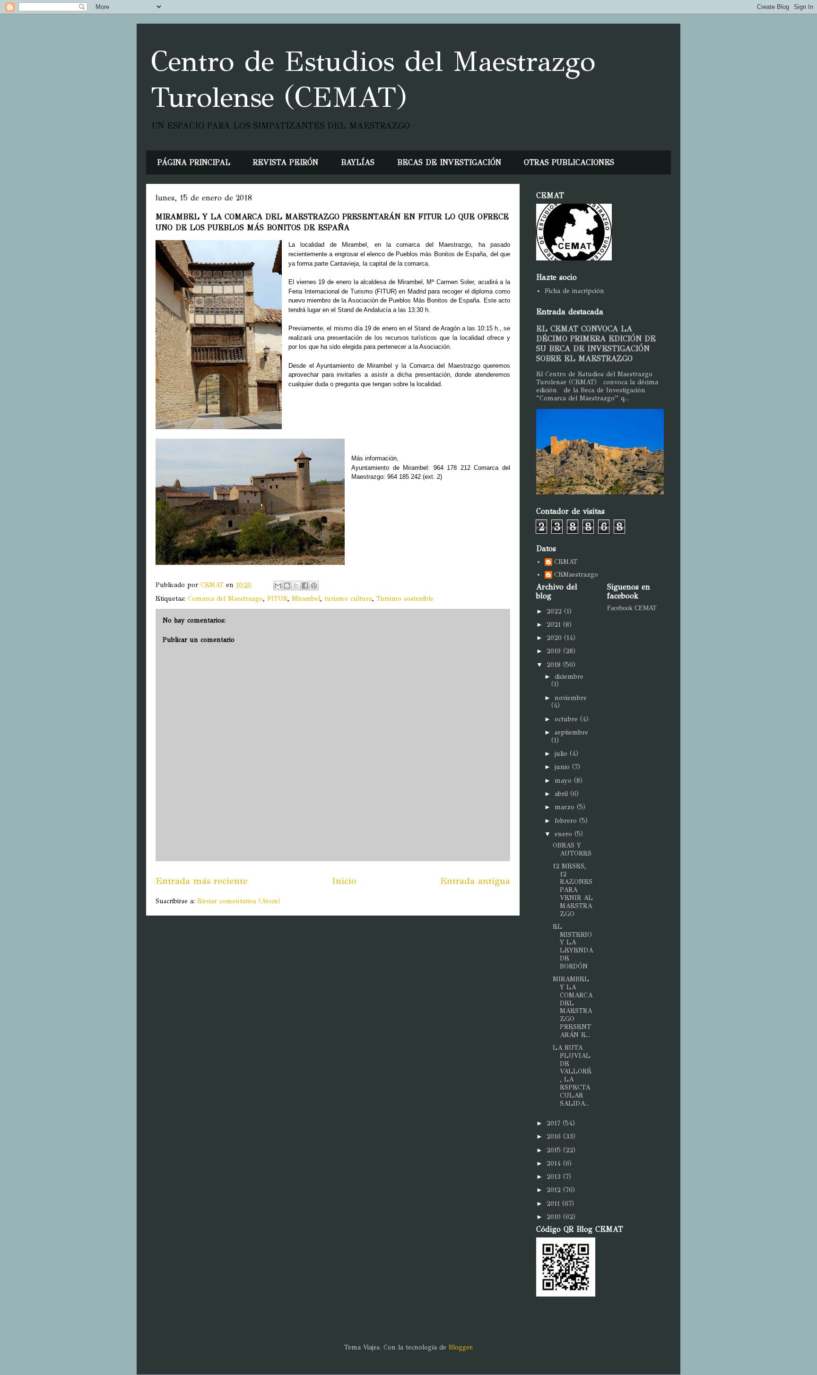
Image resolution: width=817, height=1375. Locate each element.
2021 (555, 625)
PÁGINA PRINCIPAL (193, 162)
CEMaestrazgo (576, 575)
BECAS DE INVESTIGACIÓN (449, 162)
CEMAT (565, 562)
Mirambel (306, 599)
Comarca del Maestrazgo (225, 599)
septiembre (571, 732)
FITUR (277, 599)
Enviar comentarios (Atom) (238, 901)
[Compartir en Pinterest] (314, 585)
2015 (555, 1150)
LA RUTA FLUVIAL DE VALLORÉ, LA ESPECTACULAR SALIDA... (572, 1075)
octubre (567, 719)
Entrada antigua (475, 880)
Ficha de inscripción (574, 291)
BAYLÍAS (357, 162)
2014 (555, 1163)
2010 (555, 1217)
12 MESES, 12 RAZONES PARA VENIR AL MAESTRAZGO (573, 890)
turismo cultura (348, 599)
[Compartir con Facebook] (305, 585)
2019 (555, 651)
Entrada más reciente (202, 880)
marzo (566, 807)
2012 (555, 1190)
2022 (555, 611)
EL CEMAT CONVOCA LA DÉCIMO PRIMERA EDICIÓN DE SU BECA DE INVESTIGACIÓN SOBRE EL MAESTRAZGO (596, 343)
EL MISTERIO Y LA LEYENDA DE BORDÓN (573, 946)
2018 (555, 665)
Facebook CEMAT (632, 608)
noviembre (571, 698)
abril (562, 794)
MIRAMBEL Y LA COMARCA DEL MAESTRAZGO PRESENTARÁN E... (572, 1007)
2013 (555, 1177)
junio (563, 767)
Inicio (344, 880)
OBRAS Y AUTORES (572, 849)
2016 (555, 1137)
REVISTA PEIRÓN (285, 162)
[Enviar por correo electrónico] (278, 585)
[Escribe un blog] (287, 585)
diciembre (569, 677)
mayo (564, 781)
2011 (554, 1204)
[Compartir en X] (296, 585)
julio (562, 754)
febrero (567, 821)
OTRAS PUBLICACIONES (569, 162)
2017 (555, 1123)
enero (564, 834)
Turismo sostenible (405, 599)
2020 (555, 638)
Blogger (460, 1347)
